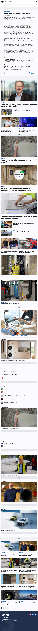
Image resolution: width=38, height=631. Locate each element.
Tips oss (15, 619)
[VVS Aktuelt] (2, 2)
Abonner (15, 621)
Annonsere (15, 620)
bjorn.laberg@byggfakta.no (6, 623)
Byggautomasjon (7, 11)
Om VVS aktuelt (16, 622)
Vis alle (19, 362)
